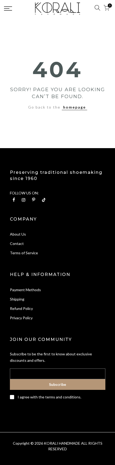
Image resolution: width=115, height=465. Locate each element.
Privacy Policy (21, 318)
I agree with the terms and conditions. (49, 397)
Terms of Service (24, 253)
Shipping (17, 299)
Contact (17, 243)
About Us (18, 234)
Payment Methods (25, 289)
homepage (74, 107)
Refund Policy (21, 308)
